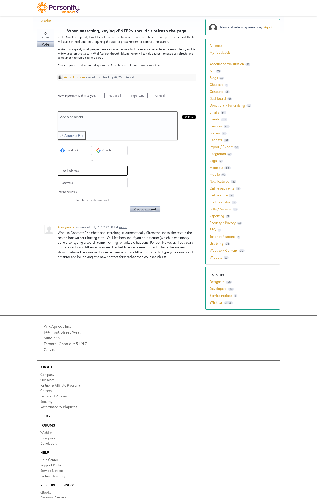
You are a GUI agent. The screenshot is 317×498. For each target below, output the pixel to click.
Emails (214, 112)
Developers (218, 288)
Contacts (216, 91)
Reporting (217, 215)
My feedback (220, 52)
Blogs (214, 77)
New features (219, 181)
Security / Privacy (223, 222)
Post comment (145, 209)
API (212, 70)
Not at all (117, 95)
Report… (131, 77)
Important (139, 95)
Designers (217, 281)
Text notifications (222, 236)
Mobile (215, 174)
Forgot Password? (68, 191)
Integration (218, 153)
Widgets (216, 257)
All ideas (216, 45)
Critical (162, 95)
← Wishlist (44, 21)
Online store (219, 195)
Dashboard (218, 98)
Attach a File (73, 135)
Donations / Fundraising (228, 105)
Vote (45, 44)
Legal (214, 160)
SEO (213, 229)
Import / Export (221, 146)
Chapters (216, 84)
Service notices (221, 295)
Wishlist (217, 302)
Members (216, 167)
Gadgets (216, 140)
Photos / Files (220, 202)
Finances (216, 126)
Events (215, 119)
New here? (92, 200)
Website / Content (223, 250)
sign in (268, 27)
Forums (215, 133)
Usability (217, 243)
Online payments (222, 188)
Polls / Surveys (220, 209)
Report (123, 227)
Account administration (227, 64)
